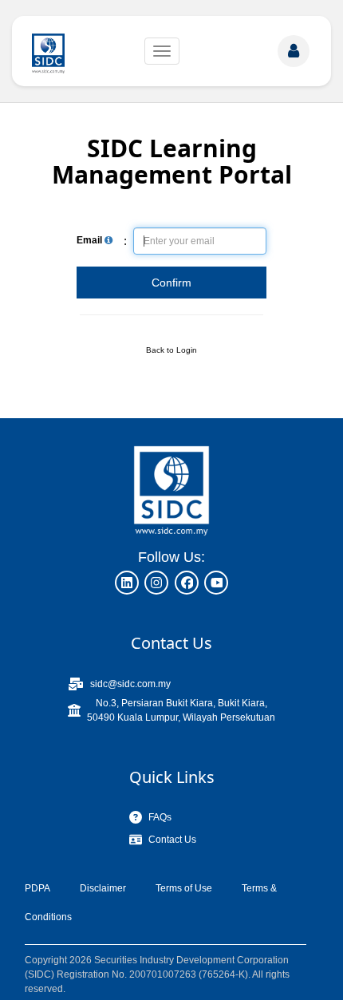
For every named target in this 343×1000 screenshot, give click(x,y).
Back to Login (171, 350)
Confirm (171, 282)
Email (90, 240)
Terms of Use (184, 888)
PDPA (37, 888)
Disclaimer (103, 888)
